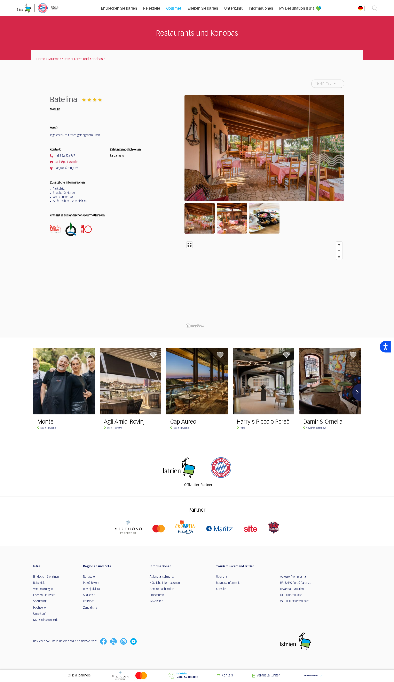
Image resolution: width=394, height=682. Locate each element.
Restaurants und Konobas (83, 59)
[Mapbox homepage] (195, 325)
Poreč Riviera (91, 583)
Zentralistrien (91, 607)
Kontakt (221, 589)
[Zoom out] (339, 251)
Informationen (261, 8)
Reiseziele (151, 8)
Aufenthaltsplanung (162, 576)
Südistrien (89, 595)
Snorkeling (39, 601)
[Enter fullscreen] (189, 245)
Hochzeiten (40, 607)
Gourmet (173, 8)
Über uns (221, 576)
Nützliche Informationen (165, 583)
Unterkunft (233, 8)
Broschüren (157, 595)
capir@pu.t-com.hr (66, 162)
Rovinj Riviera (91, 589)
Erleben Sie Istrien (203, 8)
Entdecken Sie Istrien (119, 8)
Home (40, 59)
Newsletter (156, 601)
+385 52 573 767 (64, 155)
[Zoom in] (339, 245)
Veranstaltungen (43, 589)
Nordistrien (89, 576)
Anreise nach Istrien (162, 589)
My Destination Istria (297, 8)
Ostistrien (89, 601)
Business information (229, 583)
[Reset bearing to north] (339, 257)
